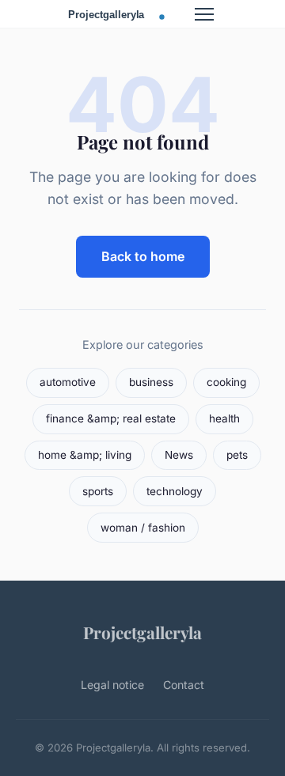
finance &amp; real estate (111, 418)
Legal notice (112, 684)
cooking (226, 382)
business (151, 382)
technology (174, 491)
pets (237, 455)
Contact (183, 684)
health (224, 418)
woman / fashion (143, 527)
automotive (68, 382)
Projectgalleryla (142, 632)
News (179, 455)
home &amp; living (84, 455)
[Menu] (204, 14)
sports (97, 491)
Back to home (142, 256)
